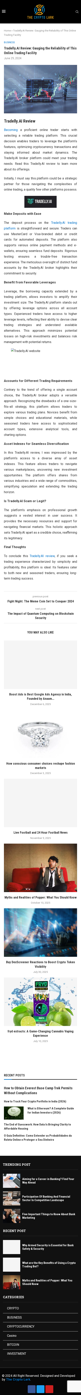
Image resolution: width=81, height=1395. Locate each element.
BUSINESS (14, 1317)
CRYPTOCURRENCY (20, 1326)
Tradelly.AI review (42, 556)
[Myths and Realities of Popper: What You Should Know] (40, 868)
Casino (12, 1336)
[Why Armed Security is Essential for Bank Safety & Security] (11, 1247)
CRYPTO (13, 1308)
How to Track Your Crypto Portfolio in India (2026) (35, 1101)
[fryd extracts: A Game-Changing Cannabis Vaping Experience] (40, 1001)
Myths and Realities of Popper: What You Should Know (41, 897)
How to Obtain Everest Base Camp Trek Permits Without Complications (38, 1090)
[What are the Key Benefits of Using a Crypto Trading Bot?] (11, 1265)
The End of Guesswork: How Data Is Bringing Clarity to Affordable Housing (37, 1126)
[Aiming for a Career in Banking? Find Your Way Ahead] (11, 1181)
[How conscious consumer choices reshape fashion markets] (40, 734)
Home (7, 30)
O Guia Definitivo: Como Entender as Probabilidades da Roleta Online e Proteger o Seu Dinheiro (38, 1137)
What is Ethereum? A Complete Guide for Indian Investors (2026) (51, 1110)
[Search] (77, 11)
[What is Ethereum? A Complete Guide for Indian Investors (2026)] (14, 1113)
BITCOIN (13, 1345)
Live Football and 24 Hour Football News (41, 832)
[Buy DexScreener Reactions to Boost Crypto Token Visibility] (40, 932)
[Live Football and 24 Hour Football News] (40, 803)
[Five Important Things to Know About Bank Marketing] (11, 1216)
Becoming (11, 130)
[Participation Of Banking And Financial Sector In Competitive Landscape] (11, 1198)
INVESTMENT (16, 1354)
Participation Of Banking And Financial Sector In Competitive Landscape (46, 1198)
